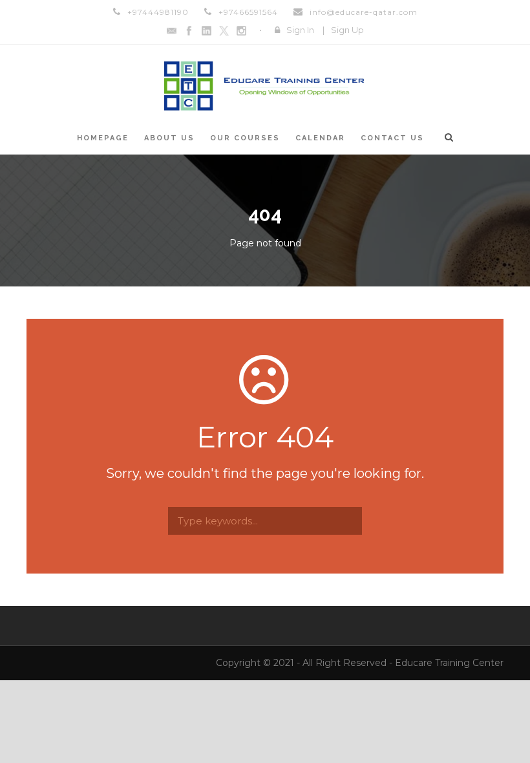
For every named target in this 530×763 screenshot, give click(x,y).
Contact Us (392, 138)
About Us (169, 138)
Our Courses (245, 138)
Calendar (320, 138)
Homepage (103, 138)
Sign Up (347, 30)
